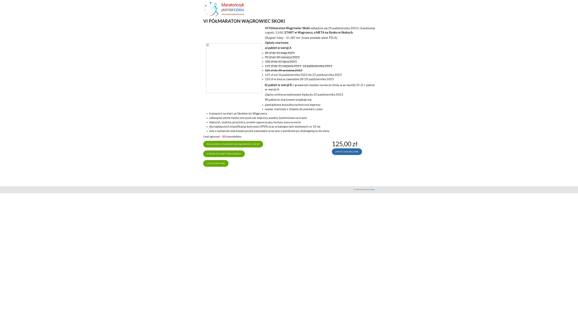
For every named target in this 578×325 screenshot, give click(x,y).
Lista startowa (216, 163)
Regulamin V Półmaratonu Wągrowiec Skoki (233, 144)
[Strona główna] (230, 9)
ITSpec (372, 189)
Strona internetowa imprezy (224, 153)
